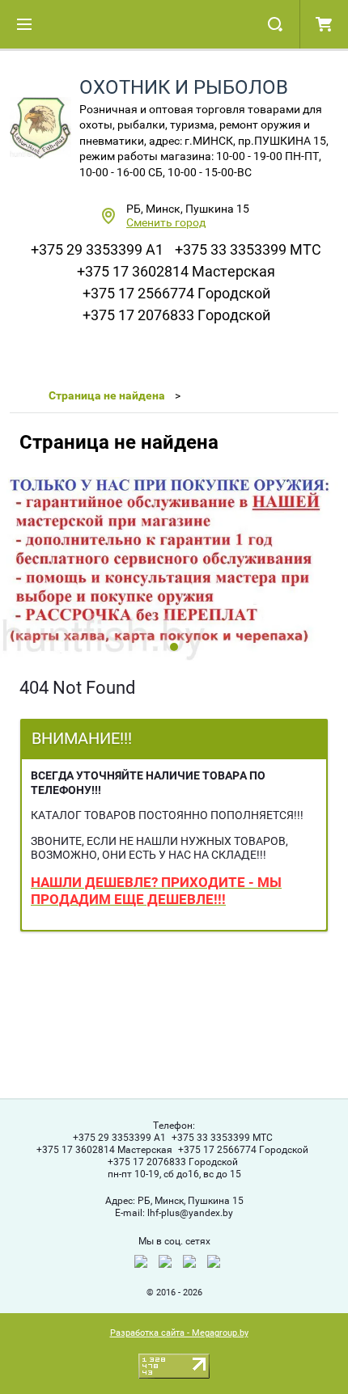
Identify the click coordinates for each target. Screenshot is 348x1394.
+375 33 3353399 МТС (248, 249)
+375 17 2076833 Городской (176, 314)
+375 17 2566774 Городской (176, 293)
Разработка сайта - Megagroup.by (179, 1333)
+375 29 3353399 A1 (97, 249)
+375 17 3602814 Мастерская (176, 271)
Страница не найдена (107, 395)
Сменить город (166, 222)
